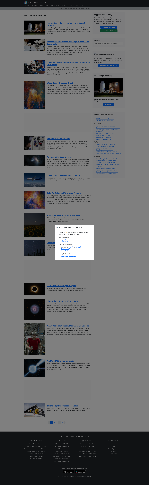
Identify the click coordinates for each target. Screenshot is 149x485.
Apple (63, 240)
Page (69, 247)
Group (77, 247)
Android (64, 242)
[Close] (92, 227)
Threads (64, 251)
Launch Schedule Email (68, 256)
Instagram (64, 249)
